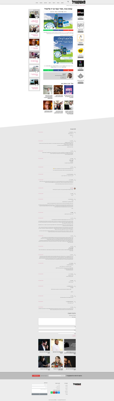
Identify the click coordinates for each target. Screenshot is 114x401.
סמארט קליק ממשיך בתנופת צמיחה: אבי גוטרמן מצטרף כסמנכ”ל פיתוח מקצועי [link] (48, 97)
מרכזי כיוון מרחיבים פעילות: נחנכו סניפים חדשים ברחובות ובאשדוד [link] (58, 112)
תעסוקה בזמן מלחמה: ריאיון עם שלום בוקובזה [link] (48, 111)
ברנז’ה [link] (58, 2)
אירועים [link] (45, 2)
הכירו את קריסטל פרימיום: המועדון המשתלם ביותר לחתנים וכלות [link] (70, 352)
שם (75, 326)
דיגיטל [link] (54, 2)
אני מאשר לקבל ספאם (44, 375)
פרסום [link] (62, 2)
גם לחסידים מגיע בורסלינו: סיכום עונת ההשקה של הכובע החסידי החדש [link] (34, 88)
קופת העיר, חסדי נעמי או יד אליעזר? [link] (58, 9)
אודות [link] (37, 2)
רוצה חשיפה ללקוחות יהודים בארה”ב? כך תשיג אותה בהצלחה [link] (34, 75)
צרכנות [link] (41, 2)
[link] (79, 2)
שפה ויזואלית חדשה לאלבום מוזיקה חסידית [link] (59, 96)
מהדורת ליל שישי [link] (64, 32)
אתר (75, 333)
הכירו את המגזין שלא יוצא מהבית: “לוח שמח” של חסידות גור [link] (68, 96)
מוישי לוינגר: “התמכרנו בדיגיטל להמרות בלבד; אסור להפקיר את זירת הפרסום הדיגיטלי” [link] (69, 112)
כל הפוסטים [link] (63, 77)
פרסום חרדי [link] (80, 5)
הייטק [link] (50, 2)
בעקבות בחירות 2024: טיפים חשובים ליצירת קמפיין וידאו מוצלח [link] (34, 61)
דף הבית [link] (84, 5)
